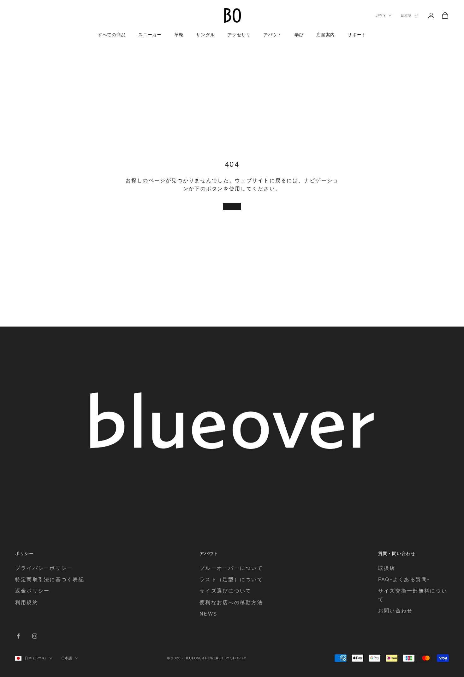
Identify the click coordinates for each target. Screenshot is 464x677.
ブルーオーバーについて (231, 568)
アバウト (272, 34)
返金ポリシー (32, 590)
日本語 (406, 15)
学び (299, 34)
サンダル (205, 34)
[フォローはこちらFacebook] (18, 636)
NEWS (208, 613)
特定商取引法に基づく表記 (49, 579)
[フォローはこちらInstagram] (35, 636)
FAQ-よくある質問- (404, 579)
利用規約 (26, 602)
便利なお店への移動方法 (231, 602)
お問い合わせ (395, 610)
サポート (357, 34)
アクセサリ (239, 34)
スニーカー (150, 34)
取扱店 (387, 568)
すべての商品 (112, 34)
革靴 (178, 34)
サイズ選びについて (225, 590)
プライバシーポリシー (44, 568)
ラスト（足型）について (231, 579)
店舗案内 (325, 34)
